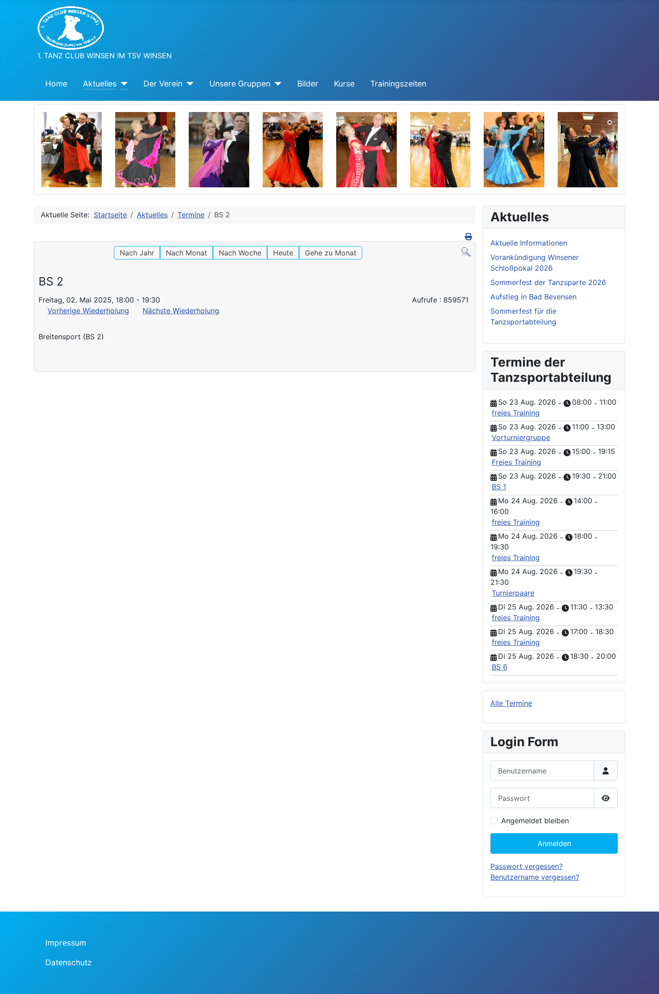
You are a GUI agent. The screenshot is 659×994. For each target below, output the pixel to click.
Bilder (307, 83)
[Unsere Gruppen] (276, 84)
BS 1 (499, 486)
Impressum (65, 942)
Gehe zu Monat (330, 252)
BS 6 (499, 666)
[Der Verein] (188, 84)
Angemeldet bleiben (535, 820)
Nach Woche (240, 252)
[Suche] (466, 251)
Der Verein (162, 83)
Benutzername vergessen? (534, 877)
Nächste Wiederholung (181, 310)
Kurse (344, 83)
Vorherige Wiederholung (88, 310)
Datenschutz (68, 962)
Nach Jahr (137, 252)
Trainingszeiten (398, 83)
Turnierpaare (513, 592)
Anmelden (554, 843)
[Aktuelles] (122, 84)
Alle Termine (511, 703)
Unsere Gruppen (239, 83)
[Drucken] (469, 236)
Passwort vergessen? (526, 866)
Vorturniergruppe (521, 437)
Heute (283, 252)
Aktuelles (100, 83)
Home (56, 83)
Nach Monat (186, 252)
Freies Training (516, 462)
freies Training (516, 412)
